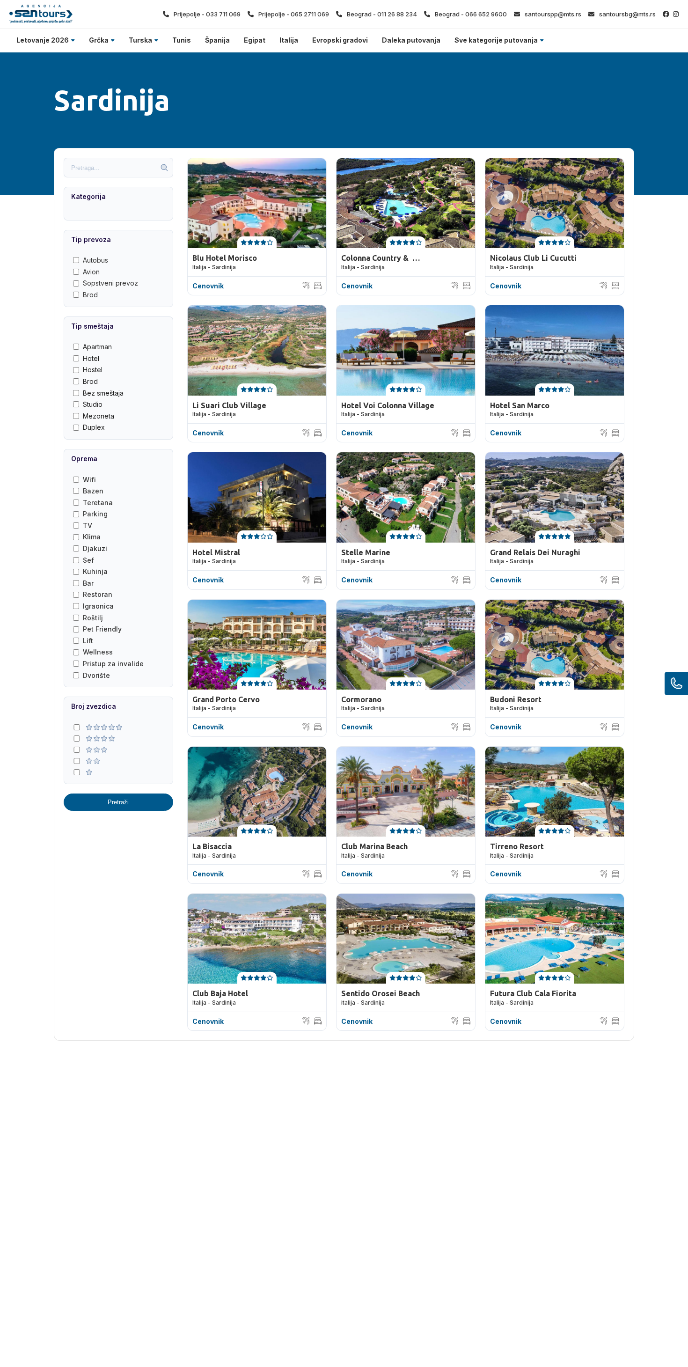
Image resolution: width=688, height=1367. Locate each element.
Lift (88, 641)
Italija (288, 40)
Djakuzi (95, 548)
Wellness (98, 652)
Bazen (93, 491)
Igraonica (98, 606)
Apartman (97, 347)
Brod (90, 295)
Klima (92, 537)
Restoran (97, 594)
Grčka (99, 40)
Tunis (181, 40)
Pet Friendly (102, 629)
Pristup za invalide (113, 664)
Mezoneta (98, 416)
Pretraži (118, 802)
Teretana (98, 503)
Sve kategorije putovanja (496, 40)
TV (87, 525)
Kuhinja (95, 571)
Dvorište (96, 675)
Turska (140, 40)
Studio (92, 404)
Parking (95, 514)
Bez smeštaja (103, 393)
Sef (88, 560)
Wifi (89, 480)
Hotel (91, 358)
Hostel (92, 370)
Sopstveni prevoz (110, 283)
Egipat (254, 40)
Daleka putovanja (411, 40)
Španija (217, 40)
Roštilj (93, 618)
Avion (91, 272)
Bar (88, 583)
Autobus (95, 260)
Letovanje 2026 (42, 40)
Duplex (94, 427)
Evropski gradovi (340, 40)
